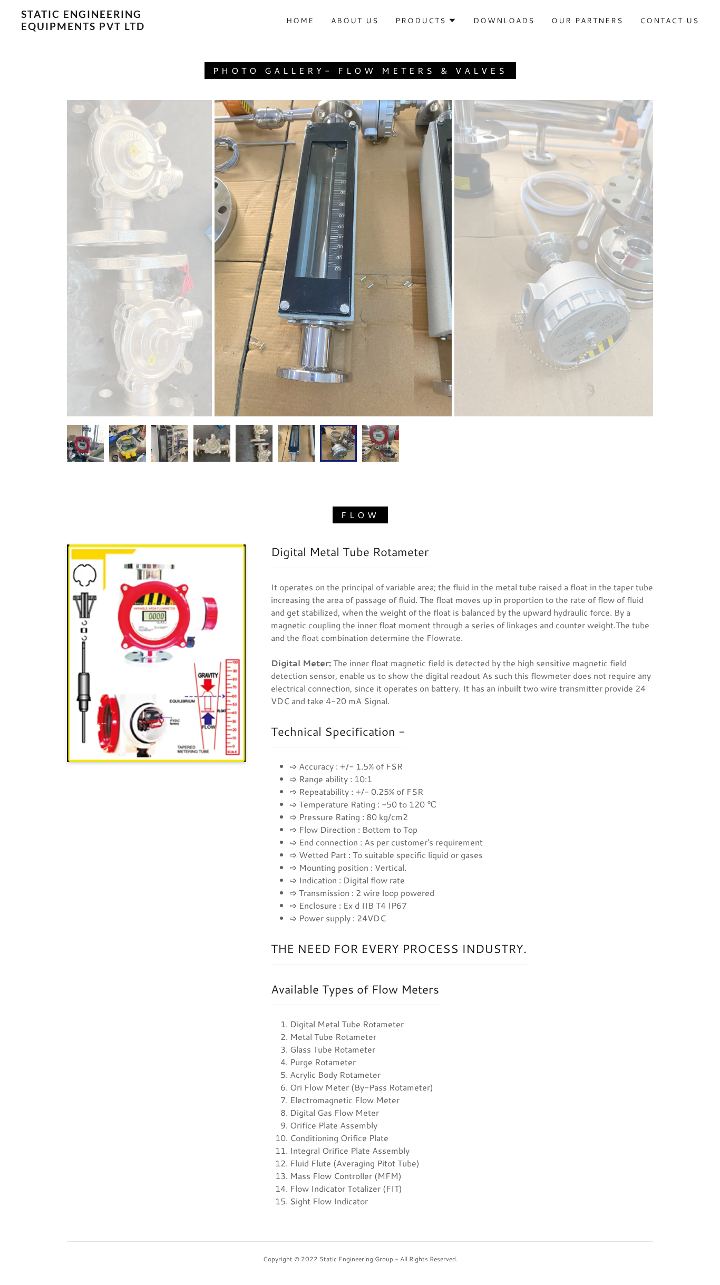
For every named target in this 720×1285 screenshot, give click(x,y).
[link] (114, 27)
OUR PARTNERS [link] (587, 20)
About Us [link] (354, 20)
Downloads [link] (503, 20)
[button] (425, 20)
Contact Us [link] (669, 20)
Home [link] (300, 20)
